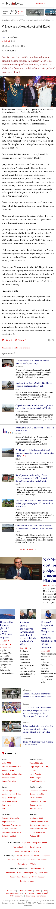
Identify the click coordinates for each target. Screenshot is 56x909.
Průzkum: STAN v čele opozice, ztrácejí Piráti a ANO (34, 429)
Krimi (17, 459)
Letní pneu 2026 (36, 818)
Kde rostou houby (20, 847)
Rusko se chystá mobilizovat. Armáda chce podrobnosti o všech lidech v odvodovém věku (28, 633)
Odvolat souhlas (16, 896)
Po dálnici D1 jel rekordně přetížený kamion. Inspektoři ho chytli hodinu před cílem (34, 452)
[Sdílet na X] (53, 340)
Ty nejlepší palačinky (38, 790)
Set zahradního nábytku (37, 860)
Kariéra (38, 891)
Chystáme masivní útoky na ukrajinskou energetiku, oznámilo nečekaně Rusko (34, 407)
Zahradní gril (23, 864)
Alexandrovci (25, 348)
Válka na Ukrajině (22, 411)
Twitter (20, 891)
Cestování (19, 367)
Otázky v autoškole (37, 832)
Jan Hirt (33, 770)
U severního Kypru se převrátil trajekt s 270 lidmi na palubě (6, 629)
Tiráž (45, 891)
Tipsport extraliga (9, 798)
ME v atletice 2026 (9, 801)
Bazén (19, 855)
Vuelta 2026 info (36, 763)
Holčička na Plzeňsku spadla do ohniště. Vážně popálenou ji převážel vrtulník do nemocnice (34, 503)
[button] (28, 91)
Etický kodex (29, 893)
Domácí (18, 434)
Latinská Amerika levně (11, 832)
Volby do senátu (8, 778)
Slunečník (11, 860)
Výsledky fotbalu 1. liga (11, 794)
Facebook (11, 891)
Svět (17, 389)
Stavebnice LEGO (13, 873)
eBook (7, 46)
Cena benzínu (35, 847)
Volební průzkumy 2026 (11, 767)
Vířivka (33, 864)
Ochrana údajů (42, 893)
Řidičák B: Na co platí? (39, 829)
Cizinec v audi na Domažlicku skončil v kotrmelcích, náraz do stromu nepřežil (34, 527)
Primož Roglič (35, 778)
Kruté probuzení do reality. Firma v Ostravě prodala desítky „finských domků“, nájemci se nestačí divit (32, 478)
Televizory (26, 877)
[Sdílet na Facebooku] (49, 340)
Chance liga (7, 790)
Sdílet (17, 46)
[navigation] (3, 4)
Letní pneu (43, 873)
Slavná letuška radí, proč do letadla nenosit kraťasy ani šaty (32, 362)
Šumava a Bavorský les (11, 825)
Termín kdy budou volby (12, 774)
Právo (4, 37)
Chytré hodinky (38, 877)
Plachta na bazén (31, 855)
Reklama (28, 891)
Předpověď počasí (40, 843)
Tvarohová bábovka (38, 801)
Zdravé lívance (36, 798)
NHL (4, 809)
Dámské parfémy (30, 873)
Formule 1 (6, 805)
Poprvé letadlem (8, 821)
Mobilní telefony (37, 868)
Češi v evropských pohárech (27, 851)
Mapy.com (26, 843)
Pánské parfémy (27, 881)
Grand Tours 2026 (37, 781)
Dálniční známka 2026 (39, 821)
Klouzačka (21, 860)
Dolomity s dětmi (9, 836)
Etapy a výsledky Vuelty (39, 767)
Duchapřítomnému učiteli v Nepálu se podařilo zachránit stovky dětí (33, 384)
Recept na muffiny (37, 794)
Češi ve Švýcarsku (9, 829)
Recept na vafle (36, 805)
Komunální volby (9, 781)
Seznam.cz (40, 4)
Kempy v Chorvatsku (10, 818)
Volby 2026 (6, 763)
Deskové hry (15, 877)
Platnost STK (35, 836)
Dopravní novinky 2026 (39, 825)
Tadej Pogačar (35, 774)
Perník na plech (36, 809)
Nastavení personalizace (36, 896)
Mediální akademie (13, 893)
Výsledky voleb (8, 770)
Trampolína (45, 855)
